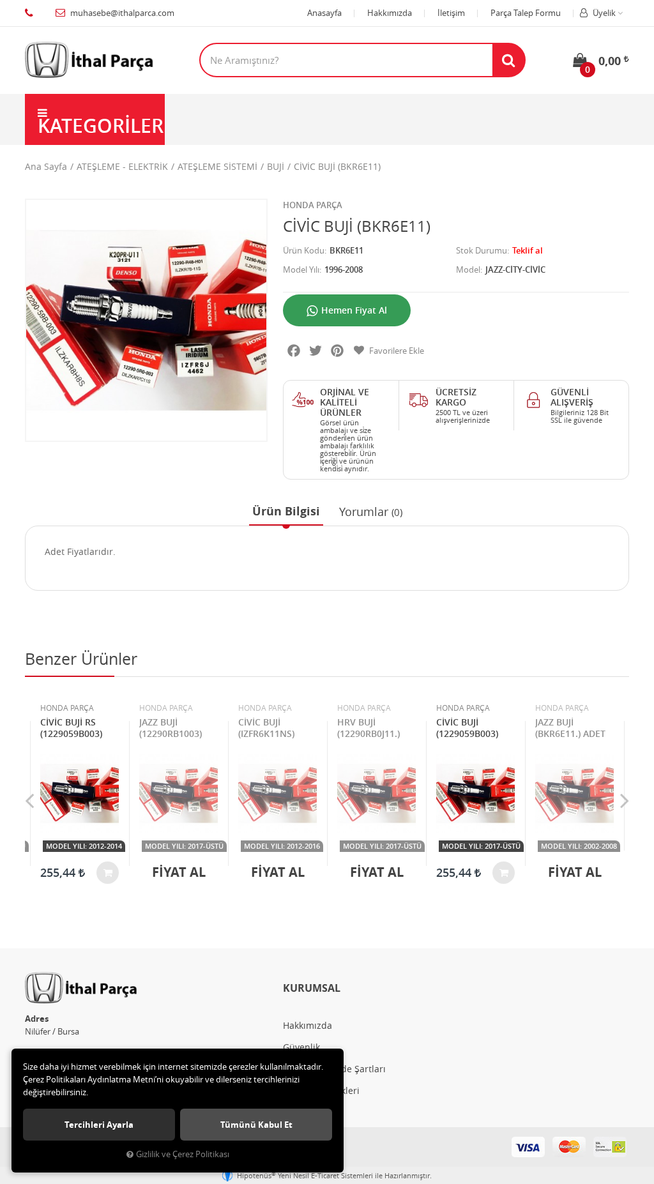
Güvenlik (301, 1047)
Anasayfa (324, 13)
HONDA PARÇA (312, 205)
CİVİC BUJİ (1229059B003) (467, 728)
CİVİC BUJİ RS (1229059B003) (71, 728)
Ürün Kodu (303, 250)
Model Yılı (301, 269)
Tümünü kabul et (256, 1124)
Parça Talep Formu (525, 13)
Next (624, 800)
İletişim (451, 13)
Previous (29, 800)
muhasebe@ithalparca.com (122, 13)
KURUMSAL (311, 988)
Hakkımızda (389, 13)
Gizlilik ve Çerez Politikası (182, 1154)
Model (468, 269)
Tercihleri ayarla (99, 1124)
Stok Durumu (481, 250)
